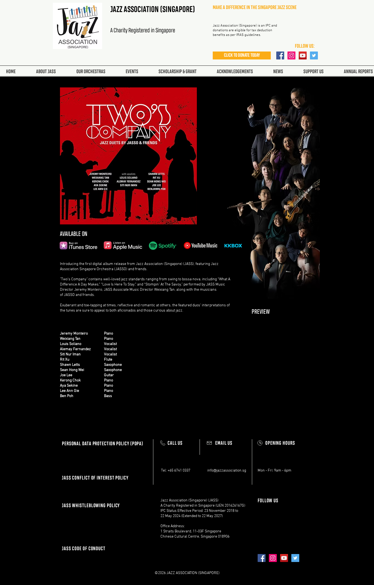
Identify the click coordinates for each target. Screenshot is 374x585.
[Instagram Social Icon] (291, 55)
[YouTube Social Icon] (303, 55)
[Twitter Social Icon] (314, 55)
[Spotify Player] (286, 364)
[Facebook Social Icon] (280, 55)
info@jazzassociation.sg (226, 470)
